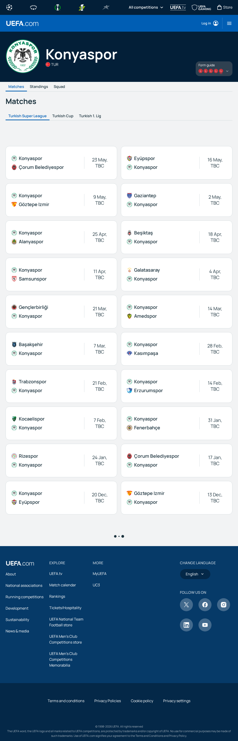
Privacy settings (176, 700)
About (11, 574)
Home (22, 23)
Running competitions (24, 596)
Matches (16, 87)
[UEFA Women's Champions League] (33, 7)
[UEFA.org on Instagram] (223, 609)
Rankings (57, 596)
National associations (24, 585)
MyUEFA (99, 573)
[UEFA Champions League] (9, 7)
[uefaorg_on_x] (186, 609)
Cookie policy (142, 700)
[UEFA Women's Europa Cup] (82, 7)
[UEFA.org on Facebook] (205, 609)
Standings (39, 87)
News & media (17, 631)
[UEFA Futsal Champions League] (106, 7)
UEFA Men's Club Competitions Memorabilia (63, 659)
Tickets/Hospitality (65, 607)
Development (17, 608)
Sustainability (17, 619)
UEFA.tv (55, 573)
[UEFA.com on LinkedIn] (186, 630)
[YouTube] (205, 630)
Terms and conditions (66, 700)
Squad (59, 87)
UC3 (96, 584)
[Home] (20, 563)
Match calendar (62, 584)
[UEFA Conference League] (57, 7)
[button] (227, 23)
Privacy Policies (107, 700)
